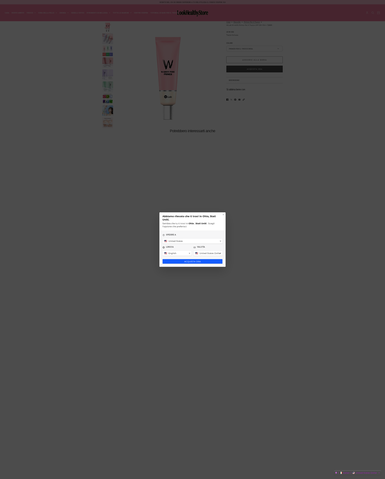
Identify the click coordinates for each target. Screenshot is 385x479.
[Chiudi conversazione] (223, 214)
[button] (357, 472)
